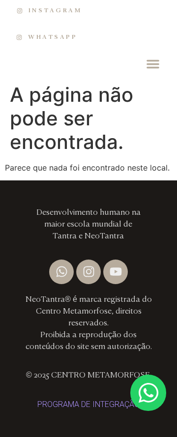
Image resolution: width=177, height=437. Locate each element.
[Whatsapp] (61, 272)
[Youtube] (115, 272)
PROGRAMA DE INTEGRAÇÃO (88, 404)
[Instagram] (88, 272)
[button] (153, 64)
